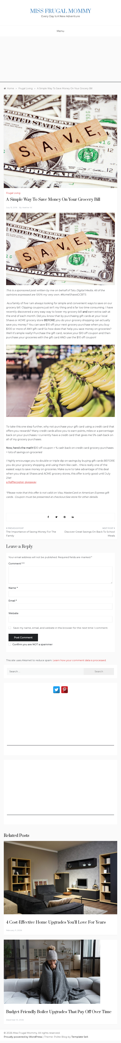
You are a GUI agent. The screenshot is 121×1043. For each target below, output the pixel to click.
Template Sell (79, 1036)
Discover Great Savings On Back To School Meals (89, 533)
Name (13, 587)
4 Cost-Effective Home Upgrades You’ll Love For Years (56, 922)
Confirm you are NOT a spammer (32, 644)
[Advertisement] (60, 60)
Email (13, 600)
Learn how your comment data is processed (79, 660)
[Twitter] (56, 689)
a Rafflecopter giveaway (21, 482)
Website (13, 613)
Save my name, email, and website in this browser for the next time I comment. (60, 627)
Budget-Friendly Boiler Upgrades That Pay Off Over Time (59, 1012)
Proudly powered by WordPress (23, 1036)
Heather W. (27, 207)
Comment (16, 563)
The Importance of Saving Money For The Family (31, 533)
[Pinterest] (64, 689)
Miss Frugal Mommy (60, 11)
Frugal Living (13, 193)
